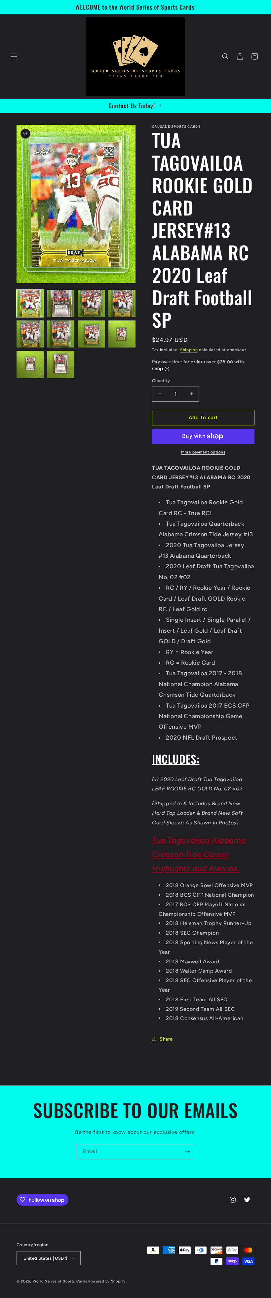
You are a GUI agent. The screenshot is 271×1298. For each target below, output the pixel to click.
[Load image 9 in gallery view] (30, 364)
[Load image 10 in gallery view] (61, 364)
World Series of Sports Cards (60, 1281)
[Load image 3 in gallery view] (91, 303)
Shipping (189, 350)
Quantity (161, 380)
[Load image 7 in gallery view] (91, 334)
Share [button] (166, 1039)
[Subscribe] (187, 1151)
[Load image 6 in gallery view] (61, 334)
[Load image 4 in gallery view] (122, 303)
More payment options (203, 452)
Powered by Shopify (107, 1281)
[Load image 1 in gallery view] (30, 303)
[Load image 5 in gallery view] (30, 334)
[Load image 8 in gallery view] (122, 334)
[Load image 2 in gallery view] (61, 303)
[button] (14, 56)
